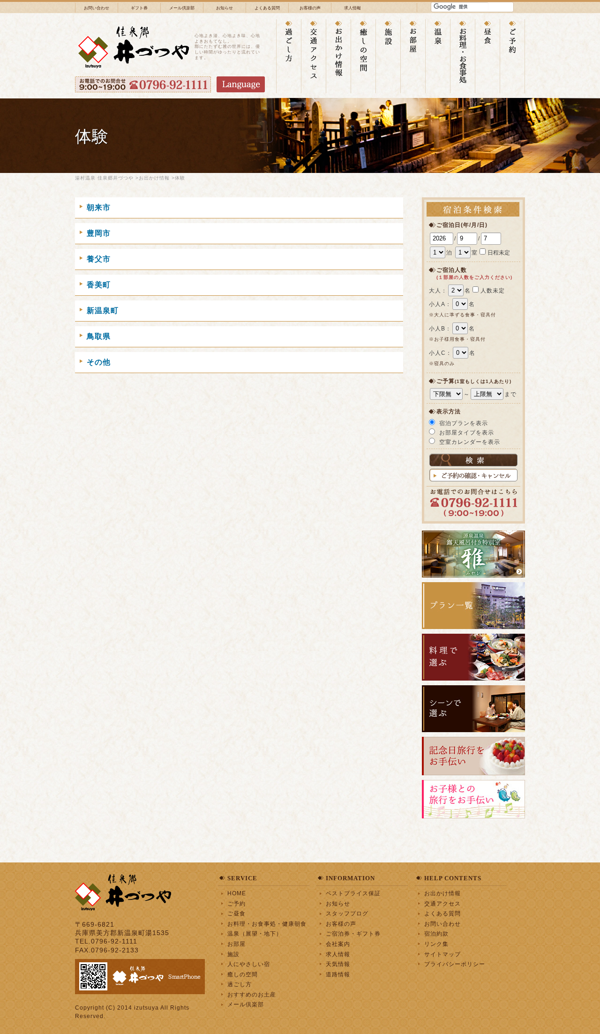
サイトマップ (442, 954)
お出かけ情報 (154, 177)
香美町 (99, 285)
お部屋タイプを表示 (466, 432)
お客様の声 (310, 8)
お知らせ (224, 8)
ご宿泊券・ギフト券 (353, 933)
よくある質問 (267, 8)
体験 (180, 177)
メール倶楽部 (182, 8)
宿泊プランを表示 (463, 423)
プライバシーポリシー (454, 964)
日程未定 (499, 252)
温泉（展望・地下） (254, 933)
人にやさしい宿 (248, 964)
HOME (236, 893)
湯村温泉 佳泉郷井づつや (104, 177)
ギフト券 (139, 8)
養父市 (99, 259)
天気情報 (338, 964)
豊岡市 (99, 233)
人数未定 (492, 290)
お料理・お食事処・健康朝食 (267, 924)
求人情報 (352, 8)
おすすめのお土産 (251, 994)
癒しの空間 (242, 974)
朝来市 (99, 207)
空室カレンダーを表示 (469, 442)
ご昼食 (236, 913)
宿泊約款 (436, 933)
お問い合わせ (96, 8)
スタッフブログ (347, 913)
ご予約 (236, 903)
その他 (99, 362)
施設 (233, 954)
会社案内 (338, 944)
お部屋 (236, 944)
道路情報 (338, 974)
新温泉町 (103, 311)
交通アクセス (442, 903)
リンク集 (436, 944)
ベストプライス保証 (353, 893)
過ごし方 (239, 984)
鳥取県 (99, 336)
